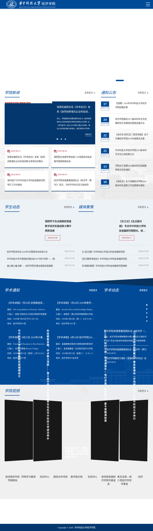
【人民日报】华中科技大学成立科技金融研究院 (103, 252)
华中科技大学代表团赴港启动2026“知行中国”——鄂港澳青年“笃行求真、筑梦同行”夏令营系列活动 (32, 259)
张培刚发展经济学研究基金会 (17, 514)
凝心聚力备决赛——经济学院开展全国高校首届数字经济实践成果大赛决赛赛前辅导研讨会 (32, 266)
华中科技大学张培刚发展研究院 (18, 518)
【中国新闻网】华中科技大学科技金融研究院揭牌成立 (106, 266)
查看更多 (89, 93)
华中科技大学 (10, 509)
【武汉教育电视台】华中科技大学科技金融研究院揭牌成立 (106, 259)
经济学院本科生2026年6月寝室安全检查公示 (27, 252)
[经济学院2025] (30, 4)
